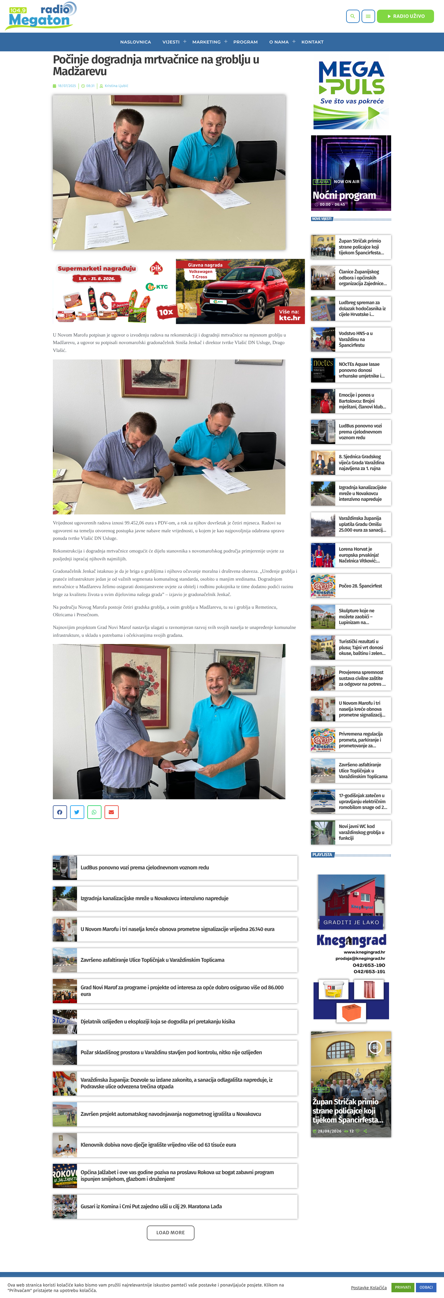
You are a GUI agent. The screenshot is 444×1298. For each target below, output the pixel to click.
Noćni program (344, 195)
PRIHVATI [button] (403, 1287)
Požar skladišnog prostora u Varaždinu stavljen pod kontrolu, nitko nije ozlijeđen (171, 1052)
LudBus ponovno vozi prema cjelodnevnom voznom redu (145, 867)
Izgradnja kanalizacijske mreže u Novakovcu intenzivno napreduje (154, 898)
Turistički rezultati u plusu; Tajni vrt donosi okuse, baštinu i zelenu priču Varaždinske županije (361, 653)
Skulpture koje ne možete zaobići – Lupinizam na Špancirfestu (356, 619)
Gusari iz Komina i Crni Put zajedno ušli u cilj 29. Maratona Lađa (151, 1206)
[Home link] (41, 16)
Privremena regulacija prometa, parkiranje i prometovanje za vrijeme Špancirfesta (361, 743)
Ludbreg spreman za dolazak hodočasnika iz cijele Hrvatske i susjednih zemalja (362, 311)
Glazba (322, 182)
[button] (60, 812)
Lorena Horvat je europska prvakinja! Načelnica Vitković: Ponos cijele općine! (359, 558)
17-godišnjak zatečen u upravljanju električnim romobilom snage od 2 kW (362, 804)
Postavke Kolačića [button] (369, 1287)
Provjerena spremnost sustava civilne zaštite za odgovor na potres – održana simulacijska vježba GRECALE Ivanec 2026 (362, 687)
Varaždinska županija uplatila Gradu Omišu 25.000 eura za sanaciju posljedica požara (362, 527)
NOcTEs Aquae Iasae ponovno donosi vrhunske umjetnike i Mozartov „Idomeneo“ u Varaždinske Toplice (363, 376)
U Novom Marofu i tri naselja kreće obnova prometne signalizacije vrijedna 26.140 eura (178, 929)
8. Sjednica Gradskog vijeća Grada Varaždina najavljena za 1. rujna (361, 462)
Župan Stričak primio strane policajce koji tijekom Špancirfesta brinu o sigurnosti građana (360, 252)
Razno (321, 1089)
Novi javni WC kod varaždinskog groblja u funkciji (361, 832)
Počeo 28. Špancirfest (360, 586)
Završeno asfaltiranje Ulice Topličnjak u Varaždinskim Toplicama (152, 960)
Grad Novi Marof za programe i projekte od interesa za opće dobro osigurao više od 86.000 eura (182, 990)
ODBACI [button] (426, 1287)
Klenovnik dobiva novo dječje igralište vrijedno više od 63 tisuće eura (158, 1145)
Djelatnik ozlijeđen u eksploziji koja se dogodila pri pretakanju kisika (158, 1021)
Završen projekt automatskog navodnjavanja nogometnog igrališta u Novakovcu (171, 1114)
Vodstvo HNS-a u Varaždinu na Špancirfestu (355, 339)
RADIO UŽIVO (405, 16)
